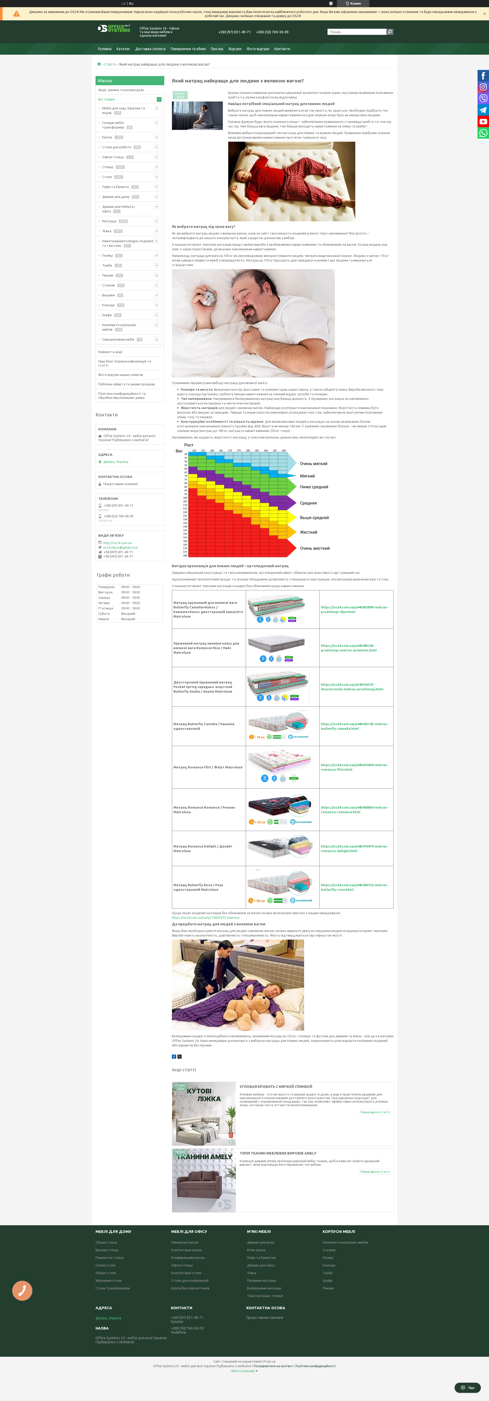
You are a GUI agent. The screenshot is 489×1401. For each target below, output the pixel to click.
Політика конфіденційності (315, 1366)
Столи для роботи (116, 147)
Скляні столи (105, 1265)
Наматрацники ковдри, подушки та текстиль (127, 243)
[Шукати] (389, 32)
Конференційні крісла (188, 1257)
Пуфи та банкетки (261, 1257)
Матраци (109, 221)
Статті (109, 64)
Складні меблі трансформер (113, 125)
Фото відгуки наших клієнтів (120, 374)
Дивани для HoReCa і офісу (118, 209)
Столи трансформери (113, 1288)
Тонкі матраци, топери (265, 1295)
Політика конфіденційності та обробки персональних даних (122, 395)
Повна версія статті (375, 1112)
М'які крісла (256, 1250)
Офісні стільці (113, 157)
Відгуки (235, 49)
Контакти (282, 49)
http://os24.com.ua (117, 543)
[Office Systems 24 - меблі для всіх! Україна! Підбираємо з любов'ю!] (115, 32)
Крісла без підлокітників (190, 1288)
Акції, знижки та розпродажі (121, 90)
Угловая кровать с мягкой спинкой (276, 1087)
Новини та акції (110, 352)
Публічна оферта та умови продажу (126, 384)
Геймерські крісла (184, 1242)
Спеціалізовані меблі (118, 339)
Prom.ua (269, 1361)
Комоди (108, 305)
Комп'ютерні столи (186, 1273)
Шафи (107, 315)
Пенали (107, 275)
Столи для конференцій (190, 1280)
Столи (107, 177)
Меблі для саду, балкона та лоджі (123, 110)
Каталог (123, 49)
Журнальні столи (108, 1280)
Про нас (217, 49)
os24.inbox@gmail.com (120, 547)
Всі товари (106, 99)
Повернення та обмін (188, 49)
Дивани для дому (115, 196)
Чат (471, 1388)
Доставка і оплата (150, 49)
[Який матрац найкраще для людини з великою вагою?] (197, 115)
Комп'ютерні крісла (186, 1250)
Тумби (107, 265)
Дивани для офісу (261, 1265)
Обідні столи (106, 1273)
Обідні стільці (106, 1242)
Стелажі (108, 285)
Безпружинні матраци (264, 1288)
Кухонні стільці (107, 1250)
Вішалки (108, 295)
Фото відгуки (258, 49)
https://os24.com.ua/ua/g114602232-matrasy (205, 917)
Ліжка (106, 231)
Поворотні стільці (110, 1257)
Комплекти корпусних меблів (119, 327)
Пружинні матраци (261, 1280)
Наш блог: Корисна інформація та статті (124, 363)
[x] (180, 1057)
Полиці (107, 255)
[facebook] (174, 1057)
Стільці (107, 167)
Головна (105, 49)
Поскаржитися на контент (273, 1366)
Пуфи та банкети (115, 186)
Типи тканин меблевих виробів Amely (278, 1153)
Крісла (107, 137)
